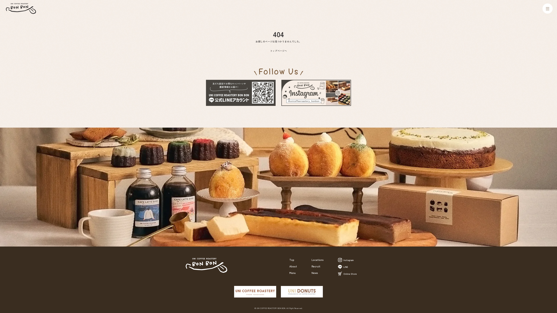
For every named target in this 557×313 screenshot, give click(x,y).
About (293, 266)
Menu (292, 273)
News (315, 273)
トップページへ (278, 50)
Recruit (316, 266)
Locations (318, 260)
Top (291, 260)
